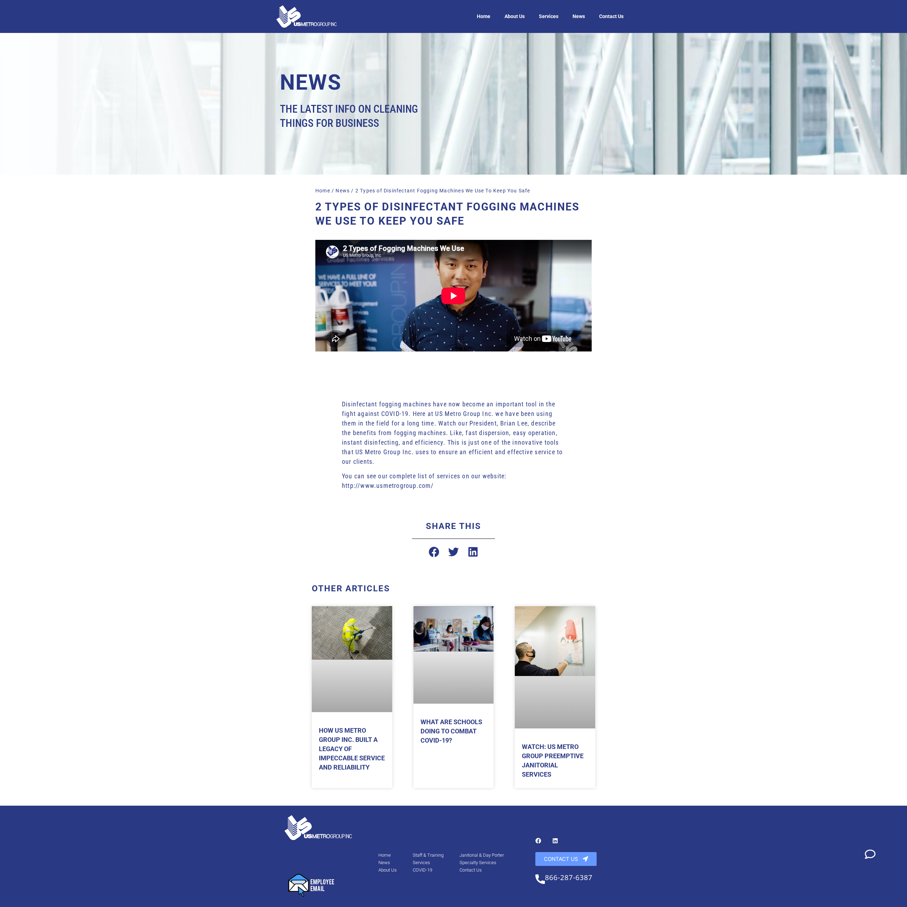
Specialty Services (478, 862)
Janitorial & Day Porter (482, 855)
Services (548, 16)
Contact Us (611, 16)
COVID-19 (422, 870)
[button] (434, 552)
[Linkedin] (555, 841)
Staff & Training (428, 855)
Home (483, 16)
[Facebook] (538, 841)
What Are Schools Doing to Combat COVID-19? (451, 731)
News (579, 16)
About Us (515, 16)
